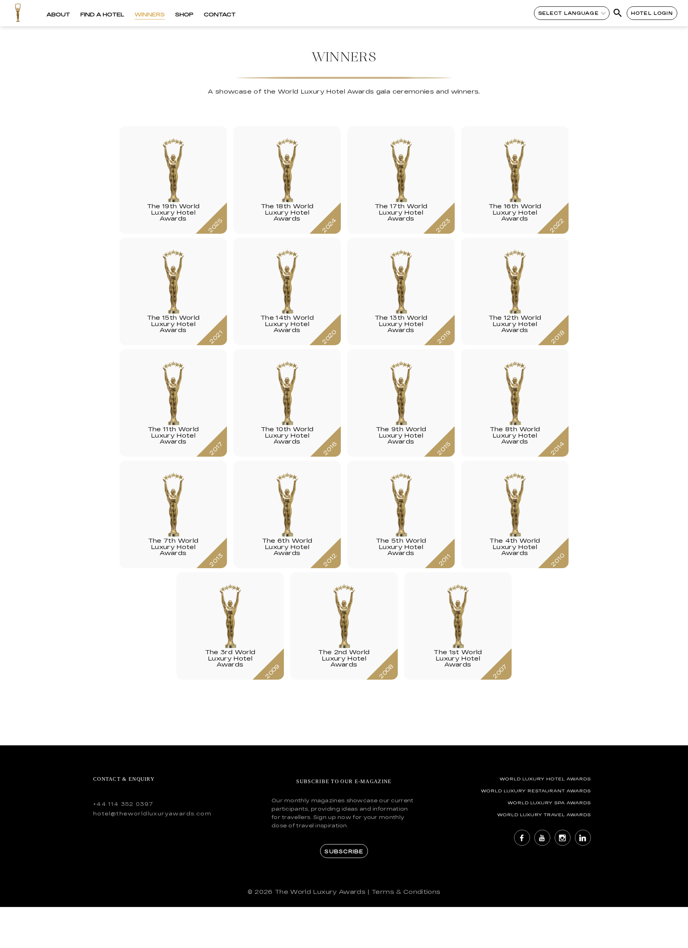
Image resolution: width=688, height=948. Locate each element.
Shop (184, 14)
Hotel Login (652, 13)
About (58, 14)
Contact (220, 14)
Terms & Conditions (405, 891)
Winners (150, 14)
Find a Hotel (102, 14)
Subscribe (343, 851)
